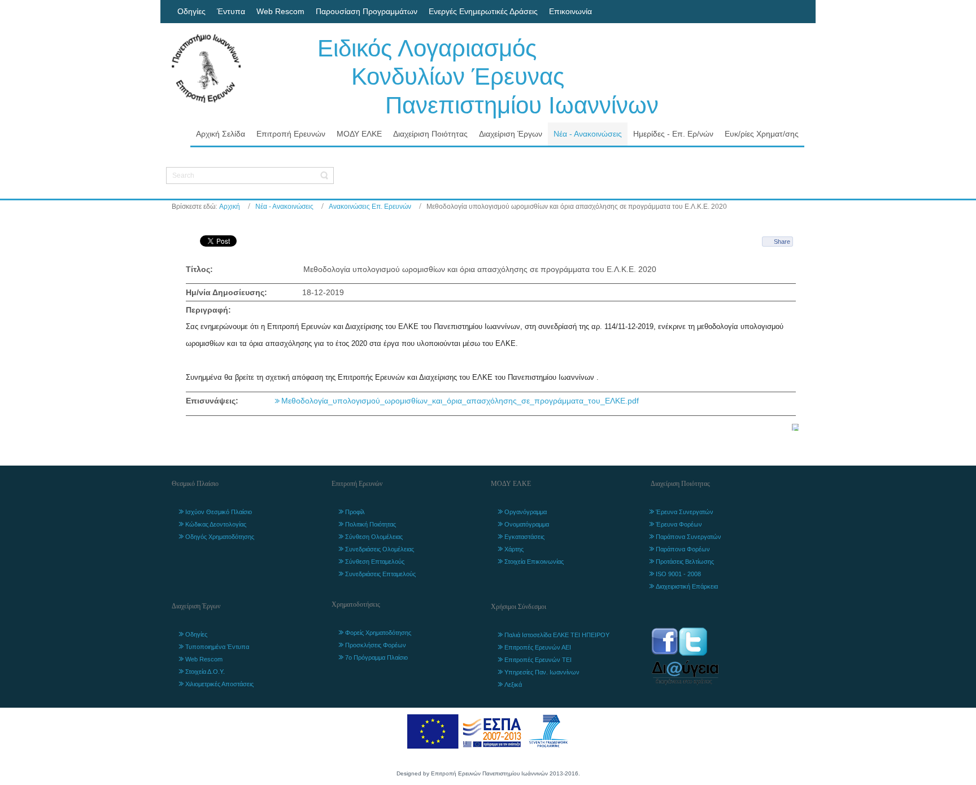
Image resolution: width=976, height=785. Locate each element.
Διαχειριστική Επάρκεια (687, 586)
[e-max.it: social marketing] (795, 426)
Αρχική (229, 206)
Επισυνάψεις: (212, 400)
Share (782, 241)
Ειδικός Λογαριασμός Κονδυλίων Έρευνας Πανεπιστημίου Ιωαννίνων (488, 77)
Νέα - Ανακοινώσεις (284, 206)
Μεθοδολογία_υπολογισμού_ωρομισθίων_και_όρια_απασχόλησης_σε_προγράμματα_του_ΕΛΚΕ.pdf (460, 400)
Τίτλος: (199, 269)
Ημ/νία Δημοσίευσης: (226, 292)
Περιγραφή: (208, 309)
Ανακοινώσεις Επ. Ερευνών (370, 206)
